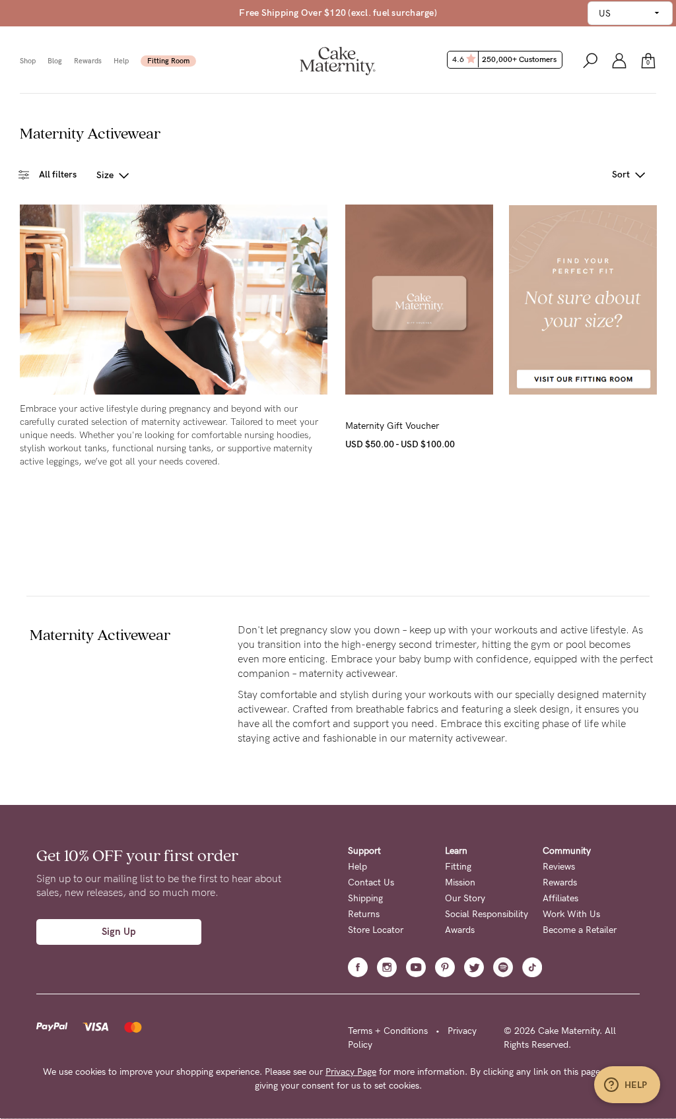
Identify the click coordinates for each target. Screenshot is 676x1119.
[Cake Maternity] (338, 59)
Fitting (458, 866)
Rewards (88, 61)
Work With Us (571, 914)
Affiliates (560, 898)
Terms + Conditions (388, 1031)
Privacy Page (350, 1071)
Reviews (559, 866)
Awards (460, 930)
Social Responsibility (486, 914)
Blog (55, 61)
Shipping (365, 898)
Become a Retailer (580, 930)
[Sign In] (619, 59)
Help (121, 61)
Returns (364, 914)
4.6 (504, 59)
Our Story (465, 898)
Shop (28, 61)
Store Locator (375, 930)
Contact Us (371, 882)
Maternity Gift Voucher (392, 426)
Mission (460, 882)
